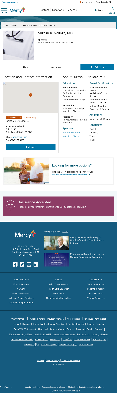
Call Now (99, 67)
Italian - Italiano (86, 344)
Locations (58, 10)
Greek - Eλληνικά (95, 329)
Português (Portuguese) (95, 319)
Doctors (44, 10)
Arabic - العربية (99, 339)
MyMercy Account (8, 2)
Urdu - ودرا (55, 339)
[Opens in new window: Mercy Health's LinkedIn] (36, 264)
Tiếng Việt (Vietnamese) (25, 329)
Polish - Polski (83, 334)
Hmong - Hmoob (100, 334)
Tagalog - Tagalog (95, 324)
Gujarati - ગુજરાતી (49, 344)
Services (72, 10)
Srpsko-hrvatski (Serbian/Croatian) (49, 324)
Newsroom (58, 293)
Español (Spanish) (76, 324)
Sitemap (40, 360)
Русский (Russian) (21, 324)
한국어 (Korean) (74, 319)
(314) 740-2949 (20, 137)
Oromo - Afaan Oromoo (64, 334)
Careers (21, 288)
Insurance (55, 67)
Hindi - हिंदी (43, 329)
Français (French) (37, 319)
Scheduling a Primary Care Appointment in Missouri (45, 387)
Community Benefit (96, 284)
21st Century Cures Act (70, 360)
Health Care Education (58, 288)
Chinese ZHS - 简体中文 (22, 339)
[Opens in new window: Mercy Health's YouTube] (29, 264)
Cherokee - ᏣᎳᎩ (82, 339)
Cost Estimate (95, 279)
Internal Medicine (30, 25)
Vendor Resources (96, 298)
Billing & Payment (21, 284)
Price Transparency (58, 284)
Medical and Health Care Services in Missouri (86, 387)
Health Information (21, 293)
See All (65, 231)
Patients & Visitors (96, 288)
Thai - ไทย (67, 339)
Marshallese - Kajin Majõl (20, 334)
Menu (4, 12)
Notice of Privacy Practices (21, 298)
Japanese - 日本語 (68, 344)
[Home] (17, 10)
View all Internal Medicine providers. (70, 174)
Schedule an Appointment (21, 302)
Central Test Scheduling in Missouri (66, 391)
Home (5, 25)
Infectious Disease (71, 136)
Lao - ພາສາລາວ (57, 329)
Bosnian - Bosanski (75, 329)
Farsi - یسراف (41, 339)
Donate (58, 279)
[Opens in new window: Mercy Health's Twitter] (22, 264)
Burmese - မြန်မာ (31, 344)
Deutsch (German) (55, 319)
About (26, 67)
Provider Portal (96, 293)
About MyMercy (21, 279)
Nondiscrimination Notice (58, 298)
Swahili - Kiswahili (42, 334)
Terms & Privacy (53, 360)
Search (112, 12)
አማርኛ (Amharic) (18, 319)
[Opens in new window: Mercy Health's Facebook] (15, 264)
